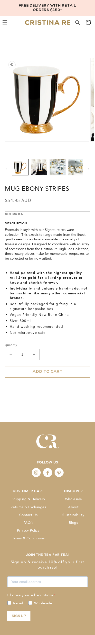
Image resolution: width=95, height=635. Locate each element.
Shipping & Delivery (28, 499)
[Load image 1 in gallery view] (20, 167)
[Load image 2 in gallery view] (39, 167)
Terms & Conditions (28, 538)
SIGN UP (19, 616)
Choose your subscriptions (30, 595)
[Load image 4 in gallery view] (76, 167)
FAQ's (28, 522)
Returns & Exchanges (28, 507)
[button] (77, 22)
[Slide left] (6, 168)
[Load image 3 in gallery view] (57, 167)
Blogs (73, 522)
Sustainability (73, 515)
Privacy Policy (28, 530)
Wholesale (73, 499)
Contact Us (28, 515)
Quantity (11, 345)
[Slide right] (88, 168)
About (73, 507)
